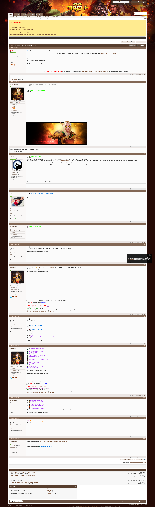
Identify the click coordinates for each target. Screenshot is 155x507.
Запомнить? (127, 3)
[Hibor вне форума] (18, 165)
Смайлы (49, 490)
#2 (144, 81)
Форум (10, 14)
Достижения (31, 14)
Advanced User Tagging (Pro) (84, 506)
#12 (144, 438)
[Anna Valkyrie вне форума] (17, 94)
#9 (144, 345)
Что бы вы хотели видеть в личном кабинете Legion (24, 45)
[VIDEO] (49, 493)
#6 (144, 244)
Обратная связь (124, 501)
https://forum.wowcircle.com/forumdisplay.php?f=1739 (95, 71)
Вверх (143, 74)
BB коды (49, 488)
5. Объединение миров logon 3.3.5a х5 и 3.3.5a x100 (22, 34)
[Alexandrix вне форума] (17, 277)
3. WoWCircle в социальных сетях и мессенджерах (21, 29)
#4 (144, 190)
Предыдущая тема (73, 466)
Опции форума (46, 16)
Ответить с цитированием (136, 74)
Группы (24, 14)
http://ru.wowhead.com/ (41, 58)
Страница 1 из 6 (126, 41)
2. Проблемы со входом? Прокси (17, 27)
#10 (144, 397)
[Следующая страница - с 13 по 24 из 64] (137, 42)
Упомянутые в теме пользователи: (18, 37)
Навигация (54, 16)
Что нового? (39, 14)
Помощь (134, 2)
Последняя (141, 41)
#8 (144, 316)
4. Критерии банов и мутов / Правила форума (20, 32)
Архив (140, 501)
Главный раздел (20, 18)
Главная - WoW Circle (133, 501)
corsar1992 (13, 151)
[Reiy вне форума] (17, 201)
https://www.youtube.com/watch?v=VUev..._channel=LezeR (40, 311)
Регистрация (141, 2)
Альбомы (17, 14)
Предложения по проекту (32, 18)
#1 (144, 47)
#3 (144, 153)
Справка (22, 16)
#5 (144, 223)
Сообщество (37, 16)
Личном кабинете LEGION (108, 53)
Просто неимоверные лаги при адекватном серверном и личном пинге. (27, 479)
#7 (144, 264)
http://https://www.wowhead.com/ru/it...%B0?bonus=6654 (54, 441)
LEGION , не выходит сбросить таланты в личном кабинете (24, 482)
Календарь (29, 16)
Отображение (141, 45)
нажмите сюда (131, 259)
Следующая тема (82, 466)
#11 (144, 418)
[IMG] (48, 491)
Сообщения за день (13, 16)
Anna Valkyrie (14, 79)
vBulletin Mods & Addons (96, 506)
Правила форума (51, 497)
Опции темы (133, 45)
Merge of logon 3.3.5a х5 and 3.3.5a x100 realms (45, 34)
